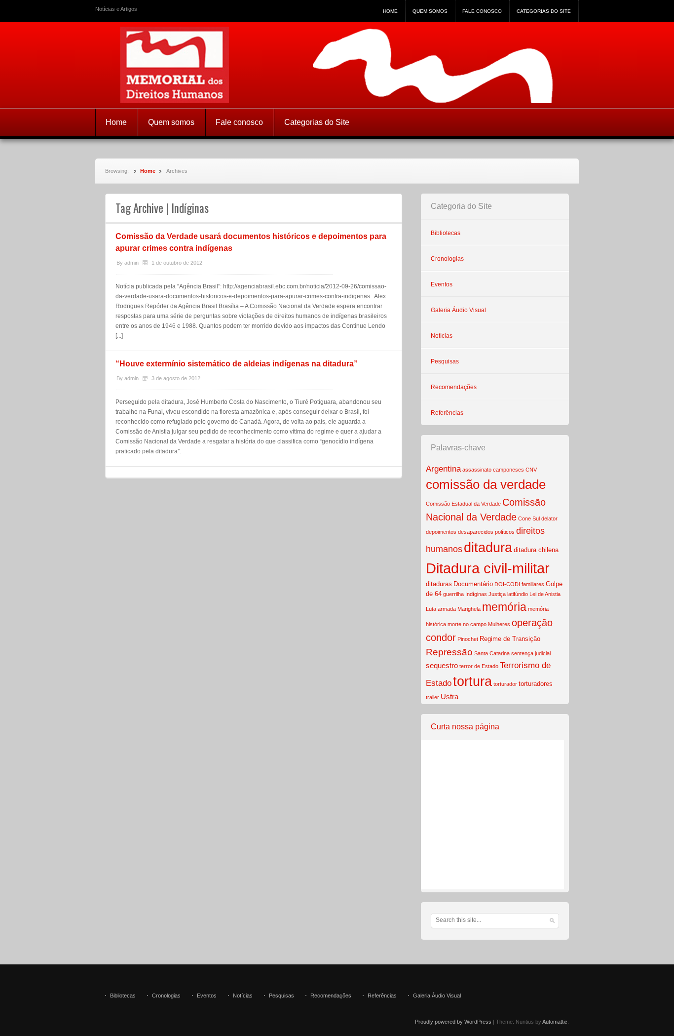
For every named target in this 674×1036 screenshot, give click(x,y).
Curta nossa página (465, 726)
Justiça (497, 594)
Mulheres (499, 624)
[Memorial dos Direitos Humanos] (337, 65)
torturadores (536, 683)
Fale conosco (482, 11)
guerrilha (453, 594)
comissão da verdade (486, 484)
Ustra (449, 696)
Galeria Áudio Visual (458, 310)
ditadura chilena (536, 550)
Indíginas (476, 594)
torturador (505, 684)
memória (504, 606)
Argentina (443, 469)
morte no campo (467, 624)
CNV (531, 470)
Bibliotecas (445, 233)
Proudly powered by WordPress (453, 1022)
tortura (472, 681)
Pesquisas (445, 361)
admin (131, 263)
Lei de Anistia (545, 594)
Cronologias (447, 258)
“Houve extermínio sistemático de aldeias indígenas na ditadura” (236, 363)
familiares (533, 584)
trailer (432, 697)
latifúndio (517, 594)
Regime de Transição (510, 638)
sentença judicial (531, 653)
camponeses (508, 470)
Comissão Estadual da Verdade (463, 504)
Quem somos (430, 11)
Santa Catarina (492, 653)
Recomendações (454, 387)
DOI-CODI (507, 584)
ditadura (488, 547)
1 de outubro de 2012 (176, 263)
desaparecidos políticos (486, 532)
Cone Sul (529, 518)
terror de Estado (478, 666)
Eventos (441, 284)
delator (549, 518)
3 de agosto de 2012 (175, 378)
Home (390, 11)
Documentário (473, 584)
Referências (447, 412)
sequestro (442, 665)
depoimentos (441, 532)
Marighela (469, 609)
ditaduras (439, 584)
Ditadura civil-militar (488, 568)
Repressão (449, 652)
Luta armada (441, 609)
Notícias (441, 335)
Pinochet (467, 639)
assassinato (476, 470)
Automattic (554, 1022)
